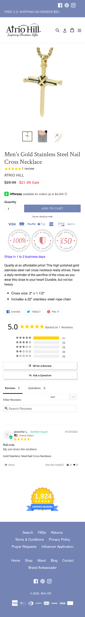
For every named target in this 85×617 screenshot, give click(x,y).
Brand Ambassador (42, 567)
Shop (28, 560)
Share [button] (11, 465)
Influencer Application (57, 546)
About (41, 560)
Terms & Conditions (29, 539)
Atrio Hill (46, 593)
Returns (57, 532)
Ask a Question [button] (42, 375)
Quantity (10, 202)
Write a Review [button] (42, 366)
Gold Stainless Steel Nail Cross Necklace (27, 456)
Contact (68, 560)
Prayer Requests (24, 546)
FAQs (42, 532)
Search (28, 532)
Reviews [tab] (10, 388)
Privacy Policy (59, 539)
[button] (69, 465)
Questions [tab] (34, 388)
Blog (54, 560)
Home (15, 560)
